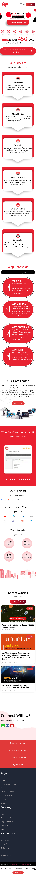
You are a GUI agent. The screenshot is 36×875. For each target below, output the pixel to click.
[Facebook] (7, 725)
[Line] (3, 725)
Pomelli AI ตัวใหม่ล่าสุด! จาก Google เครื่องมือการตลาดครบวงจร (18, 626)
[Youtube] (12, 725)
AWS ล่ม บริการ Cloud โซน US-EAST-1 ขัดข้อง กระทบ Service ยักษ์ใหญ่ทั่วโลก (15, 686)
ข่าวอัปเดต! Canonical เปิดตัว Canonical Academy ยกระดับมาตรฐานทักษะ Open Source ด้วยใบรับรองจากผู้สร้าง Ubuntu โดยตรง (16, 656)
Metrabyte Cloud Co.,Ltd (20, 864)
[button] (6, 479)
